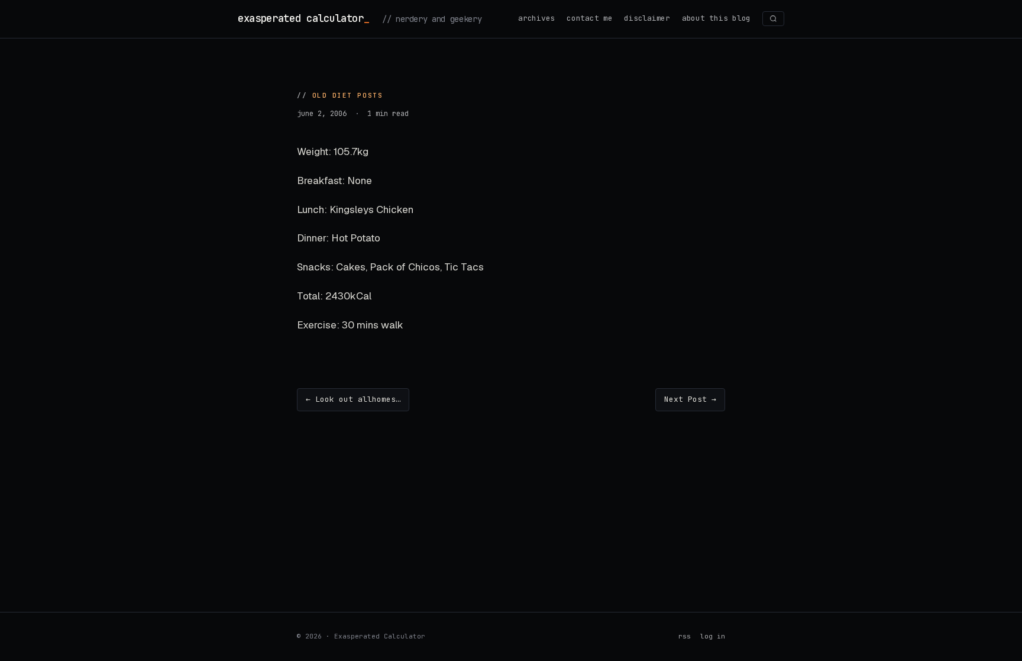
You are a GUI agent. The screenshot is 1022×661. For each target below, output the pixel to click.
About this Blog (716, 18)
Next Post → (690, 399)
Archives (536, 18)
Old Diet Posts (347, 95)
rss (684, 636)
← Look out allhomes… (353, 399)
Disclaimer (647, 18)
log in (712, 636)
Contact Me (589, 18)
